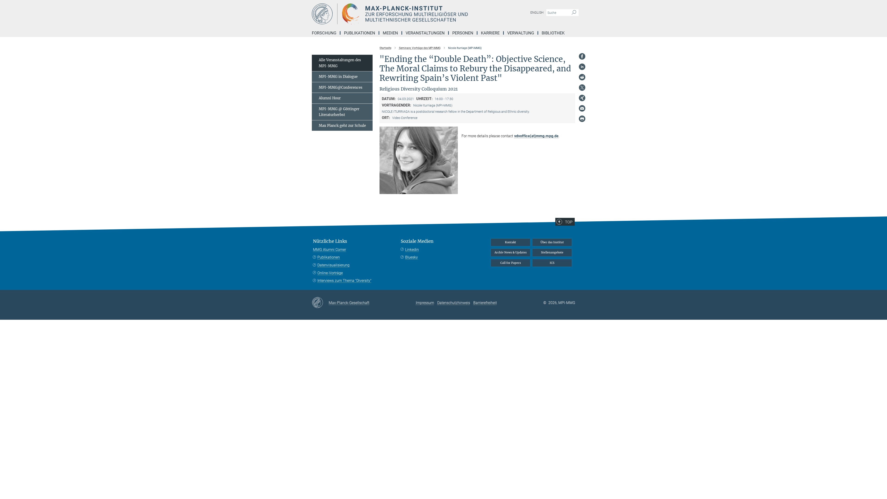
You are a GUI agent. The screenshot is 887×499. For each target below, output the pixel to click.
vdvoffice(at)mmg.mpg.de (536, 136)
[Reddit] (582, 77)
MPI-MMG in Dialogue (338, 76)
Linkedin (412, 249)
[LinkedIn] (582, 66)
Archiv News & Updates (511, 252)
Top (568, 222)
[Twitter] (582, 87)
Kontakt (510, 242)
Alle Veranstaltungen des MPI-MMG (340, 63)
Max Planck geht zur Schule (342, 125)
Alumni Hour (330, 98)
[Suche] (574, 12)
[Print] (582, 118)
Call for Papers (510, 263)
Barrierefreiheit (485, 303)
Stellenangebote (552, 252)
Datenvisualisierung (333, 265)
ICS (552, 263)
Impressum (425, 303)
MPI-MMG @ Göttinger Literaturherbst (339, 112)
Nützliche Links (330, 241)
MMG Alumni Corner (329, 249)
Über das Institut (552, 242)
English (537, 12)
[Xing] (582, 97)
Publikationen (328, 257)
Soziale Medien (417, 241)
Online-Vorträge (330, 273)
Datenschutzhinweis (453, 303)
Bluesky (411, 257)
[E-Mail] (582, 108)
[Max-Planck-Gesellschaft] (320, 302)
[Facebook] (582, 56)
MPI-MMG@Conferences (340, 87)
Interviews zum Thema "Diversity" (344, 280)
